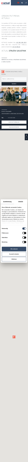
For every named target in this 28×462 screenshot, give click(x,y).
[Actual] (6, 3)
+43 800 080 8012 (21, 42)
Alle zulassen (14, 249)
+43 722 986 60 (16, 47)
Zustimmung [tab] (7, 201)
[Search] (26, 2)
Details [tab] (20, 201)
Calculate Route (14, 127)
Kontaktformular (14, 122)
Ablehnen (14, 259)
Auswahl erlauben (14, 254)
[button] (14, 337)
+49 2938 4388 (11, 117)
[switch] (24, 233)
